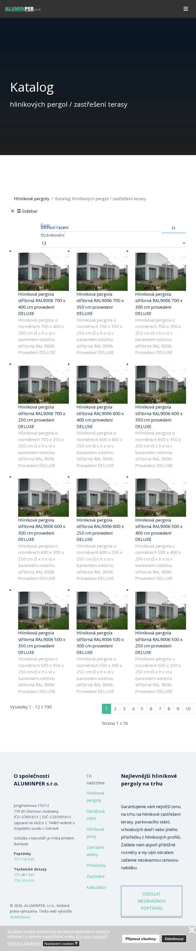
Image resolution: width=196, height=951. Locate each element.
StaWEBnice (20, 917)
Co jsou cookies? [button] (92, 936)
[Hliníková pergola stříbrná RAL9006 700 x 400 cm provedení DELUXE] (43, 272)
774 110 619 (24, 880)
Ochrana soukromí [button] (24, 943)
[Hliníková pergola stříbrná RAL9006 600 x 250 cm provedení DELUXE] (102, 498)
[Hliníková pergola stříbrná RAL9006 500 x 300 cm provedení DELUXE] (102, 611)
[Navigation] (185, 9)
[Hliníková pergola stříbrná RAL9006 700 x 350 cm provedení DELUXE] (102, 272)
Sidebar (30, 211)
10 (188, 709)
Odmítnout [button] (174, 939)
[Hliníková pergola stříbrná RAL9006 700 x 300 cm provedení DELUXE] (160, 272)
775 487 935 (24, 874)
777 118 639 (24, 859)
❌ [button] (191, 930)
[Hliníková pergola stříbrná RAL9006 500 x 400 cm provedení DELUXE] (160, 498)
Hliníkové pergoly (95, 796)
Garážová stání (96, 814)
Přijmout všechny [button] (141, 939)
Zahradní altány (95, 851)
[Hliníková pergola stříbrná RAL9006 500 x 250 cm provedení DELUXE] (160, 611)
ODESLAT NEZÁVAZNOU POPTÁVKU (152, 901)
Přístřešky (96, 865)
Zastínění (95, 876)
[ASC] (174, 227)
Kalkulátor (96, 887)
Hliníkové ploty (95, 832)
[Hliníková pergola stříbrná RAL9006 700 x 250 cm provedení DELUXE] (43, 385)
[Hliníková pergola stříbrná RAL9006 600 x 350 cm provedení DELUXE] (160, 385)
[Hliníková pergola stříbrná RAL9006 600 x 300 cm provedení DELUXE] (43, 498)
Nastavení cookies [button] (61, 944)
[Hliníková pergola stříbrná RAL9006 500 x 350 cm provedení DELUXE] (43, 611)
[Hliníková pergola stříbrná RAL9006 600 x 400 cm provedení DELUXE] (102, 385)
